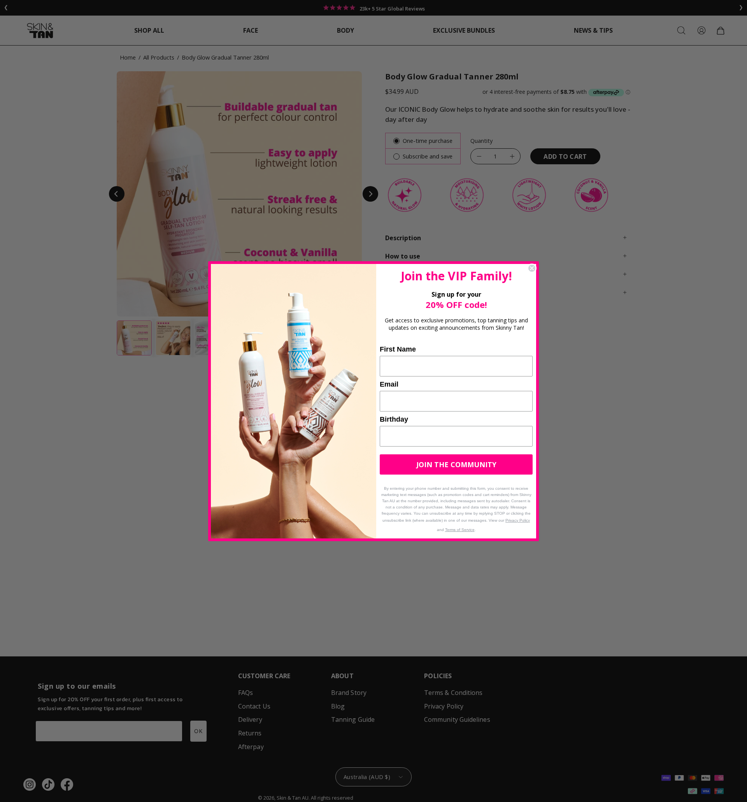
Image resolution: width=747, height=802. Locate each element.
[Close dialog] (532, 268)
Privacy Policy (517, 520)
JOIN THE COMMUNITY (456, 464)
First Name (398, 349)
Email (389, 384)
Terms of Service (460, 530)
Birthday (394, 419)
